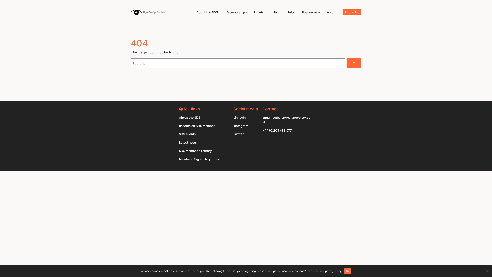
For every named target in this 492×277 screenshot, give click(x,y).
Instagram (240, 126)
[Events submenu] (266, 12)
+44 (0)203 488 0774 (277, 130)
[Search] (354, 63)
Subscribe (352, 12)
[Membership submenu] (247, 12)
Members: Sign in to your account (204, 159)
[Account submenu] (340, 12)
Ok (347, 271)
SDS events (187, 134)
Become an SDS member (197, 126)
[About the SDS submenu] (220, 12)
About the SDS (189, 117)
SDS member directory (195, 151)
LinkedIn (239, 117)
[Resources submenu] (319, 12)
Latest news (188, 142)
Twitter (238, 134)
